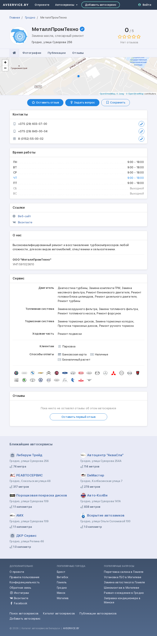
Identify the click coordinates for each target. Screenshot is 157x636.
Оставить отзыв (47, 102)
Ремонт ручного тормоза (116, 325)
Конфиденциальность (25, 582)
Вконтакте (25, 222)
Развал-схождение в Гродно (124, 593)
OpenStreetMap (107, 93)
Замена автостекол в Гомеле (124, 582)
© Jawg (120, 93)
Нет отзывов (129, 42)
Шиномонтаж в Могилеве (121, 587)
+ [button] (5, 62)
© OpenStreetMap (135, 93)
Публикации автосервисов (98, 613)
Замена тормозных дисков (76, 321)
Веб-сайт (24, 216)
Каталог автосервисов (59, 613)
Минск (61, 593)
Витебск (62, 577)
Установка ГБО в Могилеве (122, 577)
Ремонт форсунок (109, 313)
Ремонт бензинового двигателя (107, 292)
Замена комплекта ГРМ (104, 288)
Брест (61, 572)
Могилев (63, 598)
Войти (147, 4)
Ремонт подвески (70, 333)
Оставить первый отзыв (78, 417)
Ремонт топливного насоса (76, 313)
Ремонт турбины (69, 301)
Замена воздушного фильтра (77, 309)
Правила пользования (24, 577)
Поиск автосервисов (24, 613)
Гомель (62, 582)
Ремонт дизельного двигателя (116, 296)
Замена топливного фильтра (118, 309)
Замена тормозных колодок (114, 321)
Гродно (62, 587)
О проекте (42, 4)
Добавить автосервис (100, 4)
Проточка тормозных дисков (77, 325)
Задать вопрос (84, 102)
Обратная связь (20, 587)
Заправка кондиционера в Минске (122, 600)
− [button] (5, 68)
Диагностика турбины (72, 288)
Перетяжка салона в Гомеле (123, 572)
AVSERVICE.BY (71, 628)
